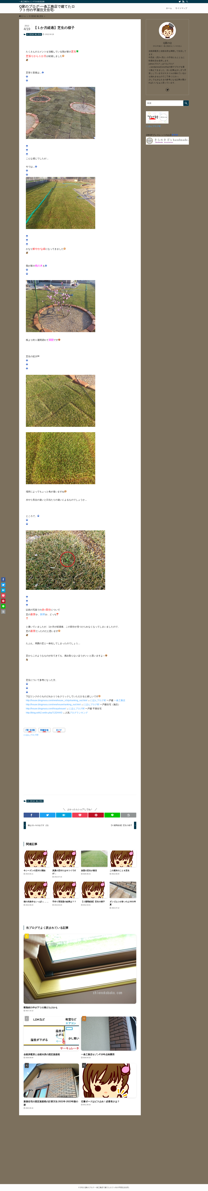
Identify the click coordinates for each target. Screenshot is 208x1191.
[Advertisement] (80, 767)
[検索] (187, 1)
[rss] (183, 1)
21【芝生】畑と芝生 (34, 34)
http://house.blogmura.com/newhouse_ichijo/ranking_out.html (56, 700)
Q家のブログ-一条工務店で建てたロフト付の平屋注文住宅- (47, 8)
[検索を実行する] (186, 103)
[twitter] (180, 1)
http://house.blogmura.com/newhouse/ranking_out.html (53, 704)
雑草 (42, 614)
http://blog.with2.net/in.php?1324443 (44, 712)
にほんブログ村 (98, 700)
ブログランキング (79, 712)
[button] (31, 815)
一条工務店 (119, 700)
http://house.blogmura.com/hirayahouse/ (46, 708)
